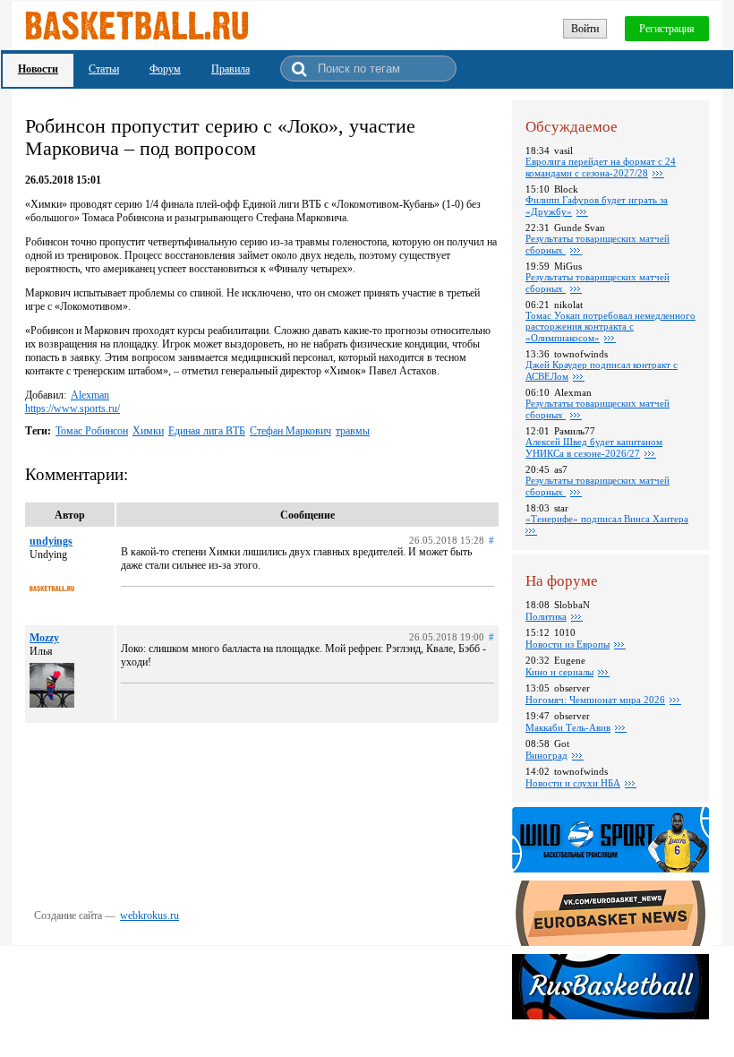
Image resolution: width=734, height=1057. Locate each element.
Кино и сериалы (559, 671)
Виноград (546, 755)
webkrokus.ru (149, 915)
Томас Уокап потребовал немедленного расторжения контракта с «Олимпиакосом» (610, 326)
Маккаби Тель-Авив (567, 727)
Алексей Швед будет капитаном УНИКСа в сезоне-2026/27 (593, 447)
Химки (148, 431)
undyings (51, 541)
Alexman (90, 395)
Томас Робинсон (91, 431)
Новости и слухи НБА (572, 783)
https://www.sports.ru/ (72, 408)
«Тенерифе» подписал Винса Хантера (606, 518)
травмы (353, 431)
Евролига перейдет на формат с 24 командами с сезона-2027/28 (600, 167)
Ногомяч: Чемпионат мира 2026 (595, 699)
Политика (546, 616)
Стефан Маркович (290, 431)
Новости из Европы (567, 644)
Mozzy (44, 638)
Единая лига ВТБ (206, 431)
